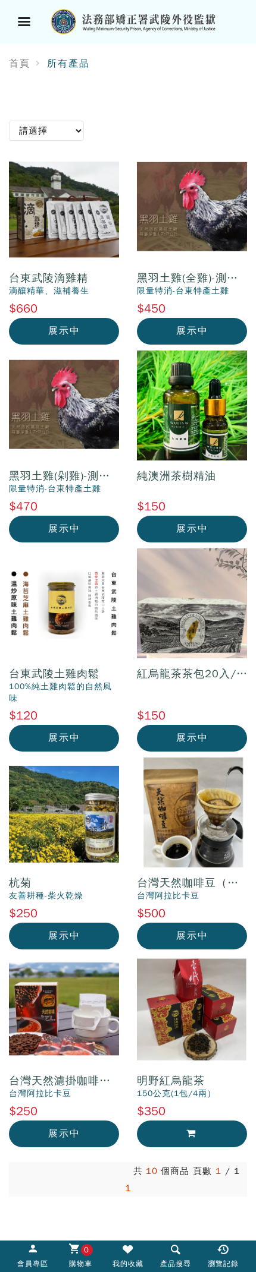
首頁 (19, 64)
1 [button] (128, 1188)
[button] (175, 1255)
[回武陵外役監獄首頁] (143, 20)
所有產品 (68, 64)
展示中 (64, 331)
